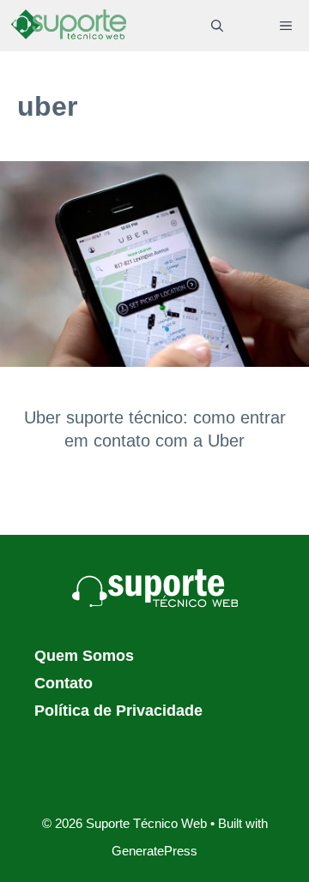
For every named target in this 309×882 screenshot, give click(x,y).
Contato (63, 683)
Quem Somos (84, 655)
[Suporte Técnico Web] (69, 25)
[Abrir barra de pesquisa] (217, 25)
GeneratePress (154, 850)
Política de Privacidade (118, 710)
